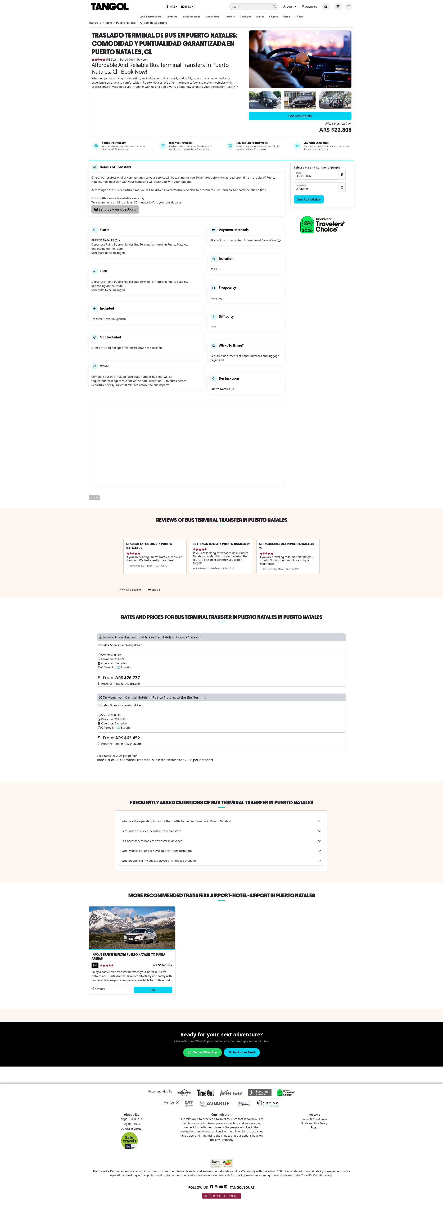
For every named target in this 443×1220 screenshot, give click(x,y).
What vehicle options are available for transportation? (157, 851)
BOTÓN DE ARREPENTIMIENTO (221, 1196)
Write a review (131, 590)
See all (155, 590)
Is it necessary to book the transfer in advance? (152, 841)
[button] (253, 6)
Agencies (311, 6)
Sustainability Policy (314, 1123)
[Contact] (326, 6)
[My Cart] (338, 6)
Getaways (245, 16)
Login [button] (290, 6)
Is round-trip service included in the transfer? (151, 831)
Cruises (260, 16)
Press (314, 1127)
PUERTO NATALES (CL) (105, 240)
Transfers (229, 16)
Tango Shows (212, 16)
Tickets (299, 16)
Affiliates (314, 1115)
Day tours (171, 16)
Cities (95, 497)
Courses (273, 16)
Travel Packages (191, 16)
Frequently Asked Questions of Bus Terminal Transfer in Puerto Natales (221, 802)
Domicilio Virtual (131, 1129)
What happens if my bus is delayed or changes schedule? (159, 861)
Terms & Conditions (314, 1119)
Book (153, 990)
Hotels (286, 16)
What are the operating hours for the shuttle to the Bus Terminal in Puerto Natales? (176, 821)
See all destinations (150, 16)
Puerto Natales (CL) (223, 389)
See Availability (300, 116)
